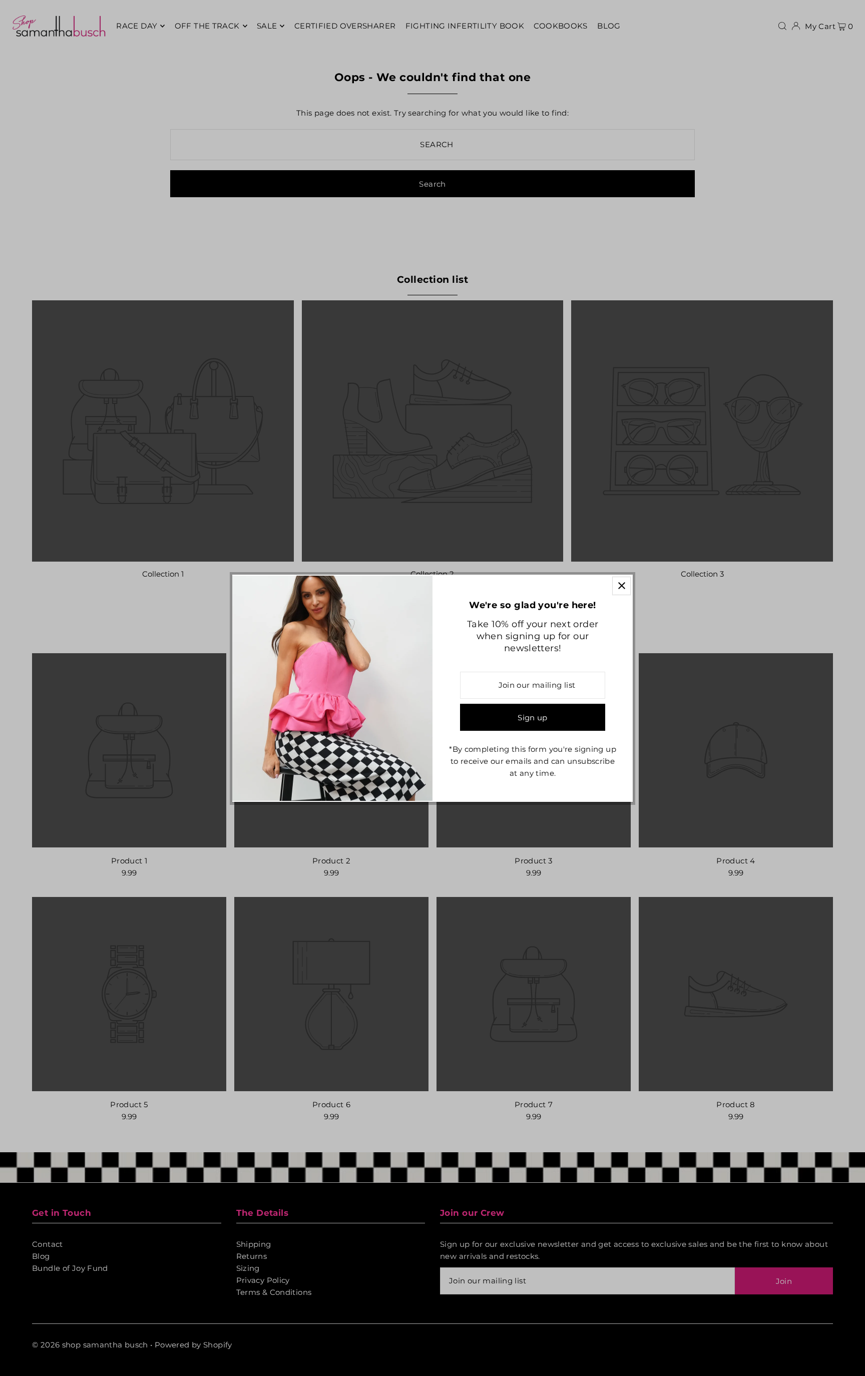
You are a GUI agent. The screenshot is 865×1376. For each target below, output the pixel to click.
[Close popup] (621, 586)
